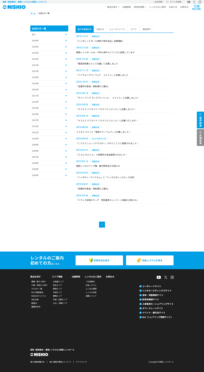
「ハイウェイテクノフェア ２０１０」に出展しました (102, 74)
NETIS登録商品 (37, 292)
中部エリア (57, 292)
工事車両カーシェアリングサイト (158, 303)
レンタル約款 (91, 292)
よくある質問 (91, 288)
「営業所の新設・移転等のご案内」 (93, 86)
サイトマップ (81, 361)
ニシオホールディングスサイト (156, 290)
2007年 (35, 157)
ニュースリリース (117, 29)
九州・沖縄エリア (60, 303)
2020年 (35, 77)
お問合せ (184, 6)
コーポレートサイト (151, 286)
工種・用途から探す (39, 285)
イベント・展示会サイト (153, 312)
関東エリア (57, 288)
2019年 (35, 83)
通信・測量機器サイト (152, 294)
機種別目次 (35, 306)
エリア (133, 29)
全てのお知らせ (84, 29)
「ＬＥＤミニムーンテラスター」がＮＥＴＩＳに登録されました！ (107, 143)
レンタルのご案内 (157, 6)
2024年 (35, 52)
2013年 (35, 120)
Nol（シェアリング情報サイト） (157, 317)
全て (34, 34)
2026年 (35, 40)
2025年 (35, 46)
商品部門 (147, 29)
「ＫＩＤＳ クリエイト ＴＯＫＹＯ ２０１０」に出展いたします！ (107, 120)
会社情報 (159, 1)
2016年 (35, 101)
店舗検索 (126, 6)
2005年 (35, 169)
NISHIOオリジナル (38, 296)
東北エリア (57, 285)
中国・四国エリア (60, 299)
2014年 (35, 114)
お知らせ (173, 6)
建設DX (34, 303)
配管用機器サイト (150, 299)
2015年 (35, 108)
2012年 (35, 126)
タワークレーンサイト (152, 308)
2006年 (35, 163)
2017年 (35, 95)
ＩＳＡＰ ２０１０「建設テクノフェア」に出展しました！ (103, 131)
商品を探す (112, 6)
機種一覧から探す (38, 281)
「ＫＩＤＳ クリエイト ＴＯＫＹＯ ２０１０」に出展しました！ (106, 109)
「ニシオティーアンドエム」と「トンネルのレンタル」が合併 (105, 177)
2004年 (35, 175)
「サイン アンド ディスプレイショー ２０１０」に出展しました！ (107, 97)
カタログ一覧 (36, 288)
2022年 (35, 65)
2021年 (35, 71)
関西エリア (57, 296)
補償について (91, 296)
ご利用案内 (90, 281)
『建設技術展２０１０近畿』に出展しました (97, 63)
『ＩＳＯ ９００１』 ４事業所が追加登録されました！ (101, 154)
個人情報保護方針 (37, 361)
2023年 (35, 59)
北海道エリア (58, 281)
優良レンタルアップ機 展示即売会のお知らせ (98, 165)
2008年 (35, 150)
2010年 (35, 138)
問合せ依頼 (196, 7)
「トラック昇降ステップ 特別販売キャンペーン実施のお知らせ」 (107, 200)
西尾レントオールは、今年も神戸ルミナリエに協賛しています (105, 52)
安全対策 (35, 299)
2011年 (35, 132)
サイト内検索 (175, 1)
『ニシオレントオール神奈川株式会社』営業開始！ (100, 40)
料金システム (91, 285)
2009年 (35, 144)
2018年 (35, 89)
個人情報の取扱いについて (60, 361)
